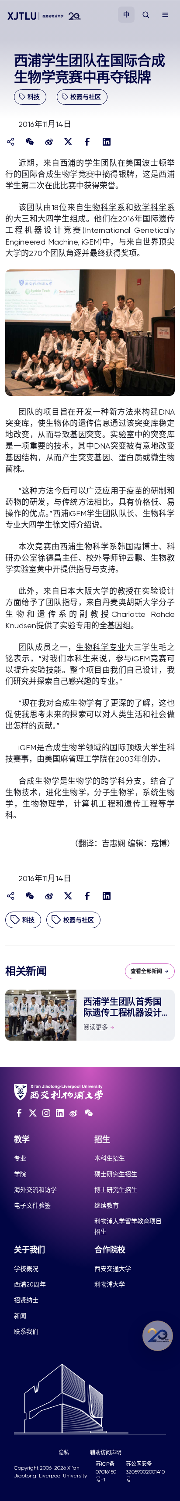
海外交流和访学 (35, 1189)
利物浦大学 (109, 1284)
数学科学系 (154, 207)
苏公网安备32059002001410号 (145, 1472)
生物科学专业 (100, 647)
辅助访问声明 (105, 1453)
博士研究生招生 (115, 1189)
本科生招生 (109, 1158)
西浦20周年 (30, 1284)
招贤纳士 (26, 1300)
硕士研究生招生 (115, 1174)
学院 (20, 1174)
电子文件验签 (32, 1205)
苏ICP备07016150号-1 (106, 1472)
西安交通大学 (112, 1268)
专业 (20, 1158)
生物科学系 (104, 207)
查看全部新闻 (146, 971)
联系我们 (26, 1331)
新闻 (20, 1315)
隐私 (64, 1453)
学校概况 (26, 1268)
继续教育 (106, 1205)
